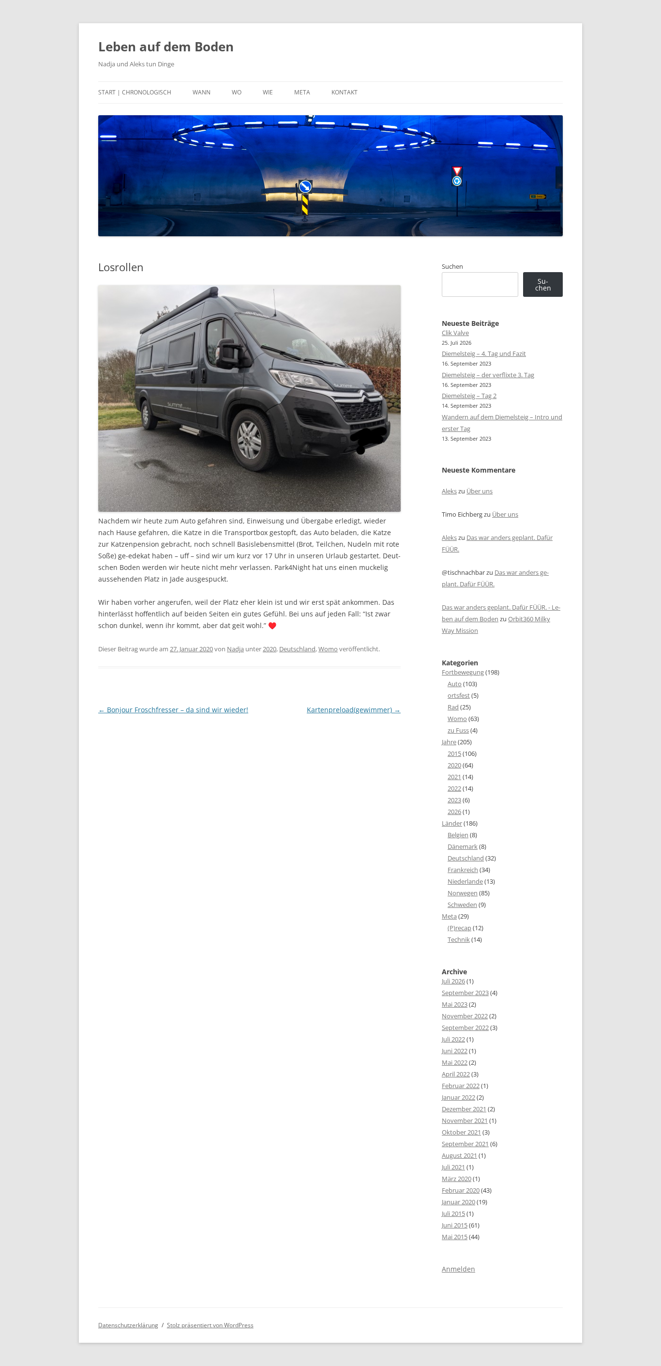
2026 (454, 811)
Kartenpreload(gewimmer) (354, 709)
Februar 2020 (461, 1190)
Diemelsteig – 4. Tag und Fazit (484, 353)
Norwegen (463, 893)
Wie (268, 92)
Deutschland (297, 649)
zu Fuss (458, 730)
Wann (201, 92)
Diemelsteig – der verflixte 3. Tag (488, 374)
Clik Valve (455, 332)
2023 (454, 800)
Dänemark (463, 846)
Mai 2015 (454, 1236)
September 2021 (465, 1143)
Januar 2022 (458, 1097)
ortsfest (459, 695)
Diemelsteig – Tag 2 (469, 395)
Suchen (452, 266)
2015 (454, 753)
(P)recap (459, 927)
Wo (236, 92)
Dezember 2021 (464, 1109)
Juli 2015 (453, 1213)
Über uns (479, 491)
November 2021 (465, 1120)
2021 (454, 776)
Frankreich (463, 869)
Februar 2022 (461, 1085)
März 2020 (456, 1178)
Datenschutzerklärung (128, 1325)
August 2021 (459, 1155)
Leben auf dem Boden (166, 46)
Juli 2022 (453, 1039)
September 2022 (465, 1027)
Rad (453, 707)
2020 (269, 649)
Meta (302, 92)
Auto (455, 683)
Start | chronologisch (134, 92)
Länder (452, 823)
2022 (454, 788)
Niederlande (465, 881)
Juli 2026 (453, 981)
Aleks (449, 491)
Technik (459, 939)
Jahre (449, 741)
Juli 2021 (453, 1167)
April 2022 (456, 1074)
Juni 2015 (454, 1225)
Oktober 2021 (461, 1132)
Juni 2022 (454, 1050)
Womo (328, 649)
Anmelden (458, 1269)
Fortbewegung (463, 672)
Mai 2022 (454, 1062)
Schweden (462, 904)
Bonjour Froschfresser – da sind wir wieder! (173, 709)
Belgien (458, 834)
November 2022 (465, 1016)
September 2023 (465, 992)
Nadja (235, 649)
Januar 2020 (458, 1201)
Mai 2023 (454, 1004)
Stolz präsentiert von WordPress (210, 1325)
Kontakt (344, 92)
